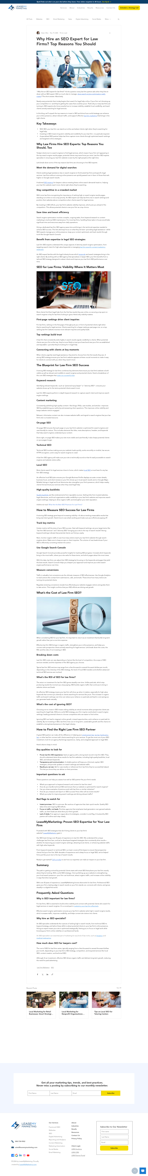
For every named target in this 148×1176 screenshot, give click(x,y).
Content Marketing (55, 1143)
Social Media (96, 19)
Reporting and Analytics (57, 1140)
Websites (39, 19)
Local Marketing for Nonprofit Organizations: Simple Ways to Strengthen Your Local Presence (73, 1012)
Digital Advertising (82, 19)
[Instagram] (24, 1155)
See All (119, 988)
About (73, 1123)
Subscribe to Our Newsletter (113, 1127)
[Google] (16, 1155)
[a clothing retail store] (41, 1000)
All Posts (29, 19)
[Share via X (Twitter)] (42, 974)
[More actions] (110, 33)
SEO (47, 19)
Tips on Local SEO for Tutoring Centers (103, 1012)
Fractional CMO (54, 1127)
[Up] (135, 1171)
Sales (70, 19)
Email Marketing (58, 19)
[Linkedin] (20, 1155)
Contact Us (75, 1135)
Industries (75, 1126)
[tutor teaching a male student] (106, 1000)
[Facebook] (12, 1155)
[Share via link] (52, 974)
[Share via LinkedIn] (47, 974)
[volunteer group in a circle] (73, 1000)
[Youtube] (28, 1155)
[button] (129, 8)
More (107, 19)
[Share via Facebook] (37, 974)
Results (74, 1129)
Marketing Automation (57, 1146)
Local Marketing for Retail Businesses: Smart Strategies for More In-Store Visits (41, 1012)
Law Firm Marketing (43, 967)
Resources (75, 1132)
